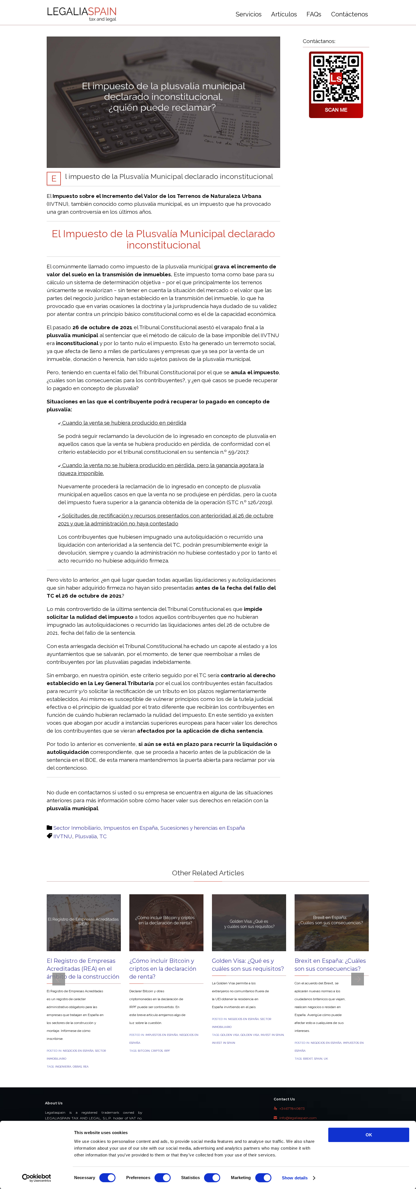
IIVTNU (62, 836)
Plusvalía (86, 836)
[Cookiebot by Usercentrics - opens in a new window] (36, 1178)
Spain (318, 1058)
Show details (295, 1177)
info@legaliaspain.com (295, 1118)
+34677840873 (289, 1108)
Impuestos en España (131, 828)
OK (369, 1134)
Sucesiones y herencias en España (202, 828)
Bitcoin (144, 1050)
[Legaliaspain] (82, 14)
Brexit (308, 1058)
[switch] (163, 1177)
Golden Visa (229, 1034)
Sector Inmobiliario (77, 828)
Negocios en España (78, 1050)
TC (103, 836)
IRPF (167, 1050)
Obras (77, 1066)
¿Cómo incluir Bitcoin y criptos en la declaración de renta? (162, 968)
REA (86, 1066)
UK (326, 1058)
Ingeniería (63, 1066)
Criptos (157, 1050)
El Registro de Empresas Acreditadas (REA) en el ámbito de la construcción (83, 968)
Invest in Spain (272, 1034)
